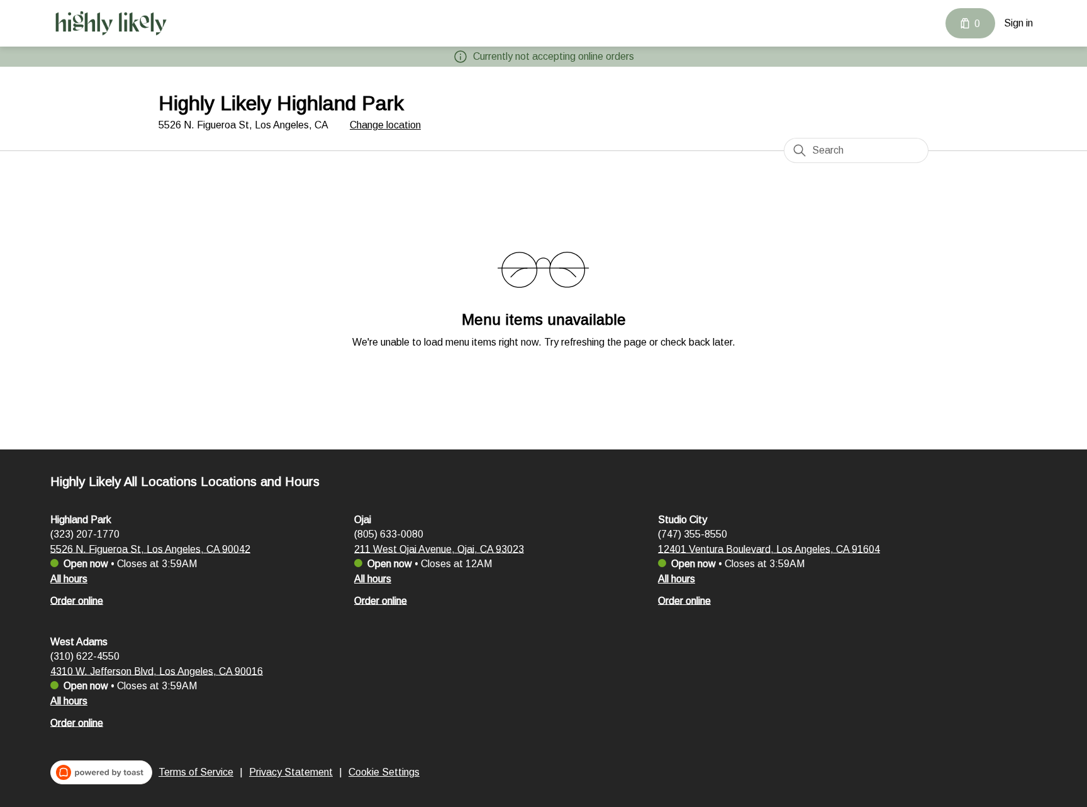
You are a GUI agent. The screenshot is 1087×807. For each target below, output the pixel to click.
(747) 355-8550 (692, 533)
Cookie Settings (384, 772)
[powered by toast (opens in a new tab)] (101, 772)
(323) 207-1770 (85, 533)
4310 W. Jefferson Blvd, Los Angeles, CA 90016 (156, 670)
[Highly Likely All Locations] (110, 23)
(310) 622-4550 (85, 655)
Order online (76, 600)
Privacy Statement (291, 772)
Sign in (1018, 23)
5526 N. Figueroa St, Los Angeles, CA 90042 (150, 548)
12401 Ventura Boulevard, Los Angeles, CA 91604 (769, 548)
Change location (385, 125)
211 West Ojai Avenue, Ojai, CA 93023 (439, 548)
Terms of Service (196, 772)
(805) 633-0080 (388, 533)
